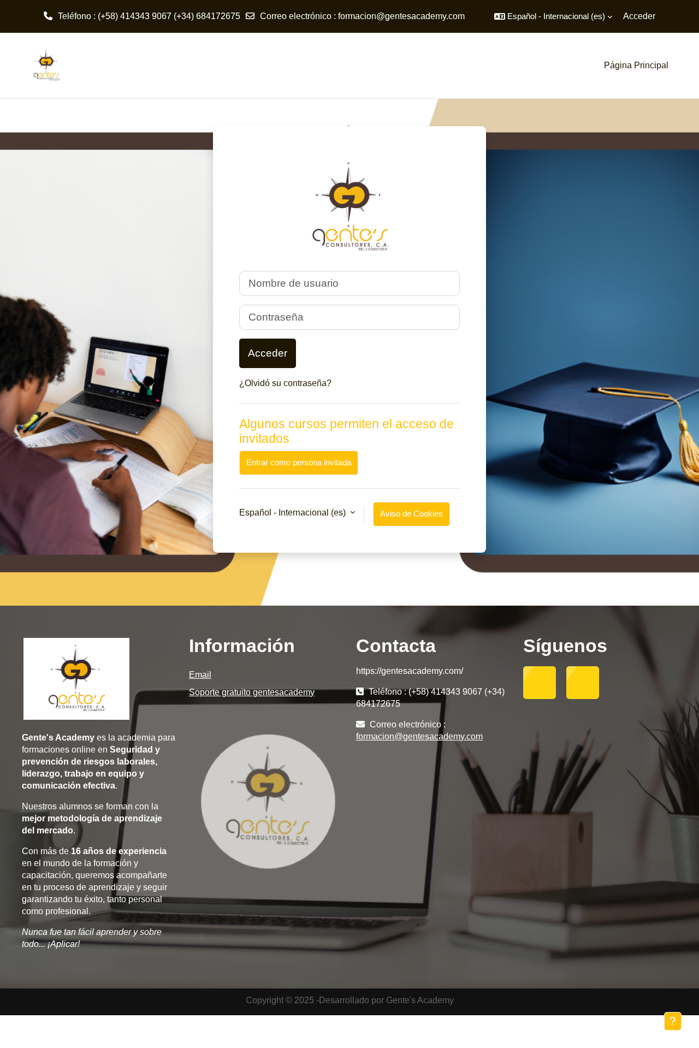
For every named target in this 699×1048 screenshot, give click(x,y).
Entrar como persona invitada (298, 462)
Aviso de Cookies (411, 513)
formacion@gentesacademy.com (401, 16)
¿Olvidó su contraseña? (285, 383)
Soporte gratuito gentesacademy (252, 692)
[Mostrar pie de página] (673, 1021)
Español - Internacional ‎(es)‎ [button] (293, 512)
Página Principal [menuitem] (636, 65)
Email (200, 674)
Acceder (639, 16)
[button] (553, 16)
